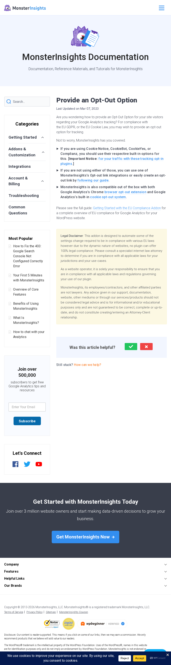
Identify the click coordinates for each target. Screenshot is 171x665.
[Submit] (8, 102)
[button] (131, 346)
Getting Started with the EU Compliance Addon (127, 208)
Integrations (20, 166)
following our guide (92, 180)
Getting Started (23, 137)
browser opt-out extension (125, 192)
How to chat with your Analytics (28, 334)
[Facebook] (15, 466)
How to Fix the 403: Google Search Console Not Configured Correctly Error (28, 256)
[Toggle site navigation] (161, 8)
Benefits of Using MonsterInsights (26, 306)
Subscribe (27, 421)
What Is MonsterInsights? (26, 320)
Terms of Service (13, 612)
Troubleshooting (24, 195)
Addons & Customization (22, 152)
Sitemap (51, 612)
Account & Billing (18, 181)
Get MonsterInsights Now (83, 536)
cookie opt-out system (108, 197)
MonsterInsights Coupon (73, 612)
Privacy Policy (34, 612)
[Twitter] (27, 466)
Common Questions (18, 210)
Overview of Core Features (26, 291)
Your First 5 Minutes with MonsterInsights (28, 277)
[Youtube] (38, 466)
